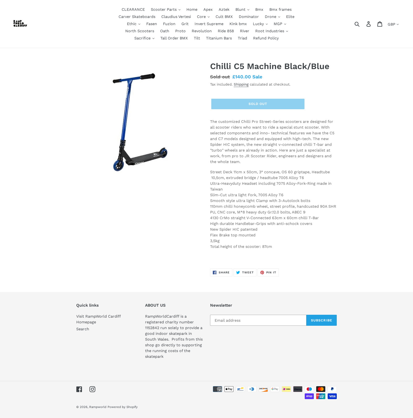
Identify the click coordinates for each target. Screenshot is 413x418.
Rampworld (97, 407)
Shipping (241, 84)
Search (82, 329)
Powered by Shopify (123, 407)
